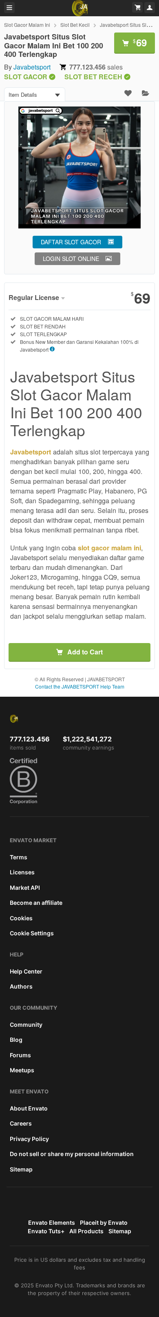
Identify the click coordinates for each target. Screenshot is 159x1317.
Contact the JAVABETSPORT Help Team (79, 686)
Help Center (26, 971)
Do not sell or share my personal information (72, 1153)
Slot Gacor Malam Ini (27, 24)
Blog (16, 1039)
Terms (18, 857)
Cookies (21, 918)
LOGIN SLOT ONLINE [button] (71, 258)
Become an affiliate (36, 902)
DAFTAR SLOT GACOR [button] (71, 242)
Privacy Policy (29, 1138)
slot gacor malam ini (109, 547)
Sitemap (21, 1169)
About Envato (29, 1108)
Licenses (22, 872)
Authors (21, 986)
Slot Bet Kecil (75, 24)
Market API (25, 887)
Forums (20, 1055)
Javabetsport (32, 67)
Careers (21, 1123)
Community (26, 1024)
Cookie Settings (32, 933)
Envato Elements (51, 1222)
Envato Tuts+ (46, 1231)
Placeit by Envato (104, 1222)
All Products (86, 1231)
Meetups (22, 1070)
